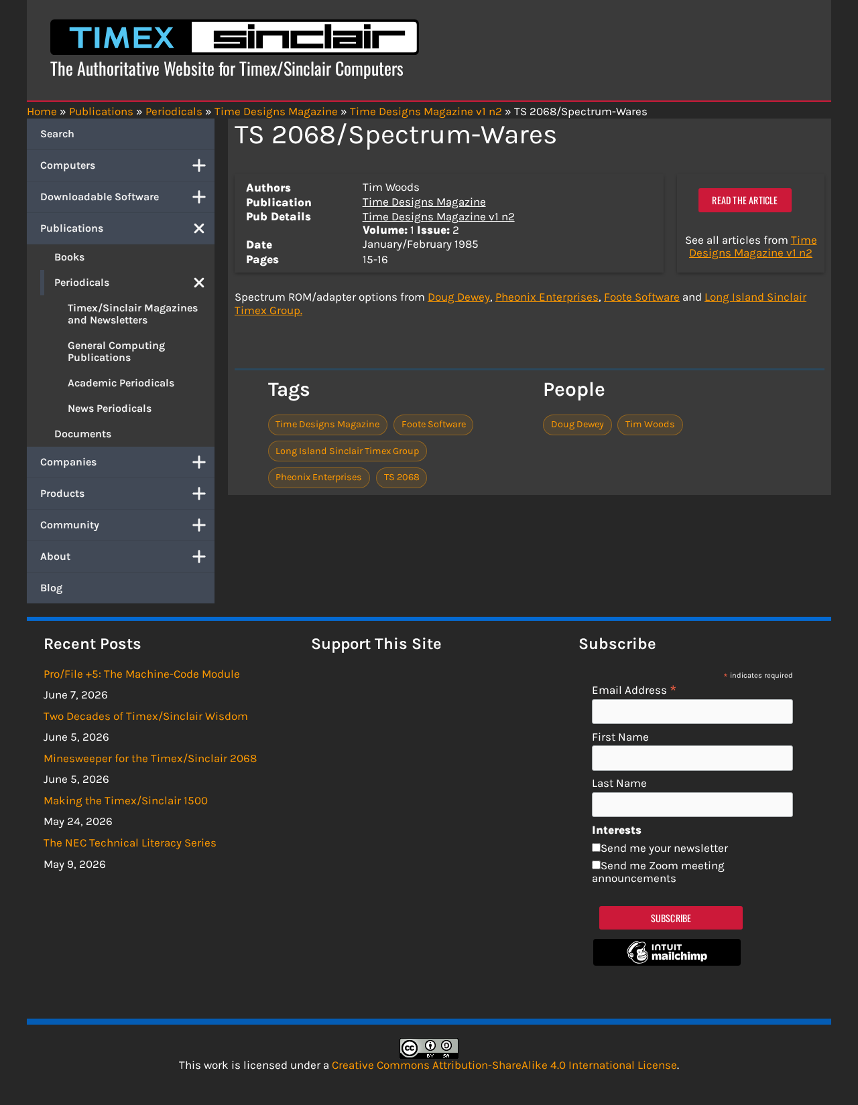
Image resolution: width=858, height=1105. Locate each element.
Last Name (619, 783)
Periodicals (81, 282)
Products (62, 493)
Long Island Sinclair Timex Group (347, 451)
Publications (71, 228)
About (55, 556)
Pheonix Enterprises (547, 296)
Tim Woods (650, 424)
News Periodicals (109, 408)
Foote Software (642, 296)
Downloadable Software (99, 196)
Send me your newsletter (664, 848)
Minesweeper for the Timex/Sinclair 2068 (150, 758)
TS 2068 (402, 477)
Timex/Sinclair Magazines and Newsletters (133, 313)
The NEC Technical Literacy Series (130, 842)
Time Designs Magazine (424, 201)
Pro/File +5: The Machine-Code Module (142, 673)
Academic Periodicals (121, 382)
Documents (82, 433)
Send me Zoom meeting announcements (658, 872)
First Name (620, 737)
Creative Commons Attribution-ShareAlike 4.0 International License (504, 1065)
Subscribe (671, 918)
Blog (51, 587)
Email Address (634, 689)
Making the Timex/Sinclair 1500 (126, 800)
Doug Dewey (459, 296)
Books (69, 256)
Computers (67, 165)
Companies (68, 461)
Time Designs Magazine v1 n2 (439, 216)
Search (57, 133)
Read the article (745, 200)
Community (69, 524)
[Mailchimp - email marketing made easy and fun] (667, 961)
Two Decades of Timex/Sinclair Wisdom (146, 716)
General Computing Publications (116, 351)
